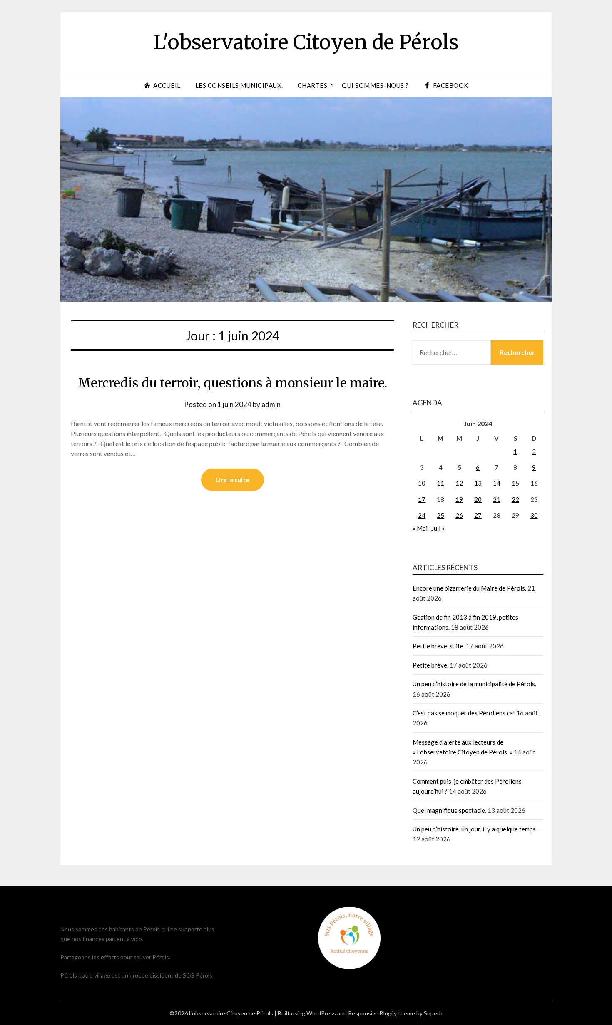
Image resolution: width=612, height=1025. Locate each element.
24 (421, 515)
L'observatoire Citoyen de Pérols (306, 42)
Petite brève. (430, 665)
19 (459, 499)
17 (421, 499)
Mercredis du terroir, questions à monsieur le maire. (232, 383)
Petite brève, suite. (439, 646)
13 (478, 483)
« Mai (420, 528)
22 (515, 499)
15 (515, 483)
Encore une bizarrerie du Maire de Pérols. (469, 588)
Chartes (313, 85)
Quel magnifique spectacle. (449, 810)
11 (440, 483)
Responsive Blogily (372, 1013)
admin (271, 404)
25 (440, 515)
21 (496, 499)
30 (534, 515)
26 (459, 515)
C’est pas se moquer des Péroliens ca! (464, 713)
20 (478, 499)
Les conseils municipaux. (239, 85)
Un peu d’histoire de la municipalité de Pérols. (474, 683)
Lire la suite (232, 480)
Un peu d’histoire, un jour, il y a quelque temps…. (477, 829)
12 (459, 483)
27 (478, 515)
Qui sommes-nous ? (375, 85)
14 (496, 483)
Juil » (438, 528)
